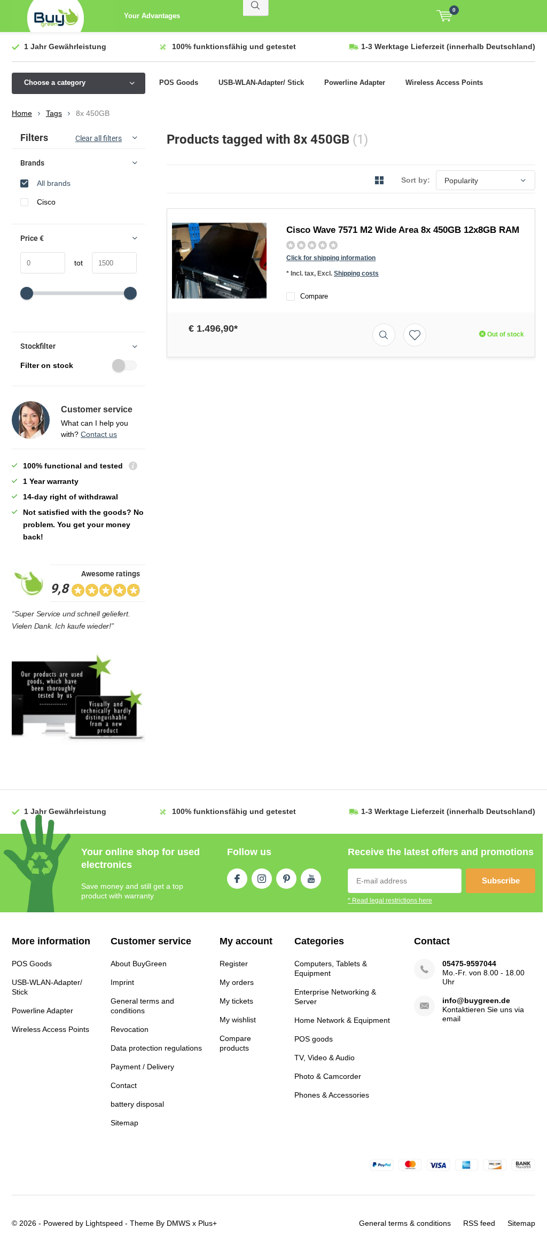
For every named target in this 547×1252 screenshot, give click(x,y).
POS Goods (178, 83)
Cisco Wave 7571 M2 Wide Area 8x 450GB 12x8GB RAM (402, 230)
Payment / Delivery (142, 1066)
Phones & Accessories (331, 1095)
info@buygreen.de (476, 1000)
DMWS (178, 1223)
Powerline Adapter (354, 83)
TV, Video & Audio (324, 1057)
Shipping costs (356, 273)
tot (74, 263)
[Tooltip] (133, 467)
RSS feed (479, 1223)
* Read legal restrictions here (390, 900)
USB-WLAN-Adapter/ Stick (261, 83)
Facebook (237, 878)
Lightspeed (104, 1223)
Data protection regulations (156, 1048)
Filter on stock (46, 365)
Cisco (46, 202)
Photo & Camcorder (327, 1076)
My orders (237, 982)
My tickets (236, 1001)
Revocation (130, 1029)
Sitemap (124, 1122)
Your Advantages (152, 16)
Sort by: (415, 180)
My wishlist (238, 1019)
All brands (54, 183)
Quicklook (383, 334)
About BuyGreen (139, 963)
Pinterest (286, 878)
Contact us (99, 434)
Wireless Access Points (444, 83)
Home (22, 113)
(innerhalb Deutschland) (448, 46)
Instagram (262, 878)
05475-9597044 (469, 963)
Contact (124, 1085)
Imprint (122, 982)
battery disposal (137, 1104)
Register (234, 963)
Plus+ (207, 1223)
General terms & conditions (405, 1223)
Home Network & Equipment (342, 1020)
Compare (314, 296)
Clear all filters (98, 138)
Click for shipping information (331, 258)
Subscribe (501, 880)
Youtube (311, 878)
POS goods (313, 1039)
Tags (54, 113)
